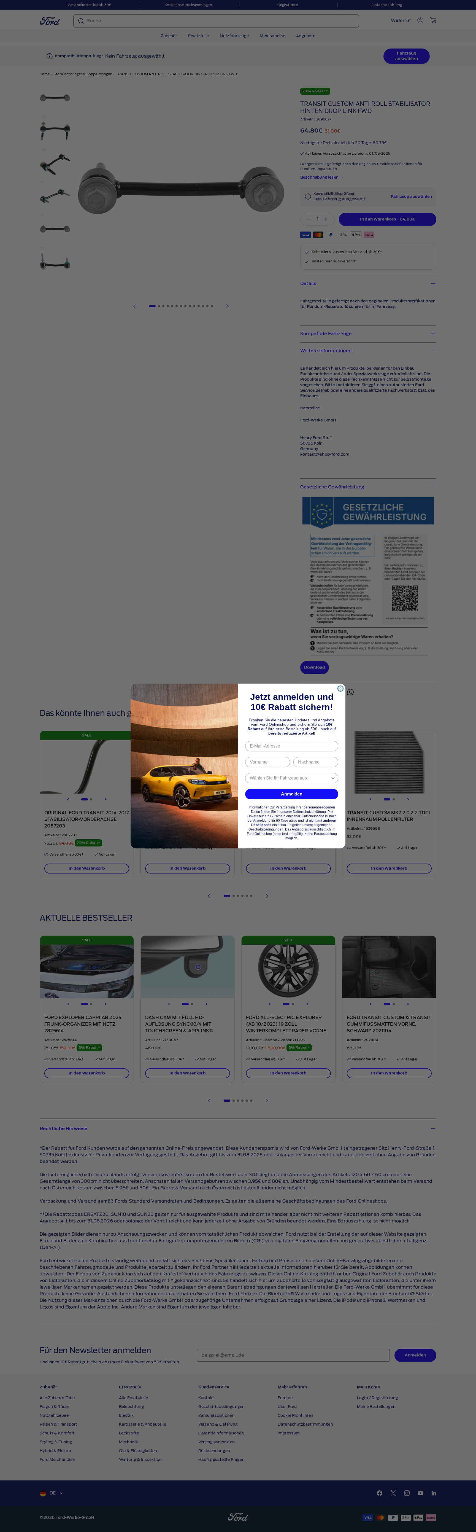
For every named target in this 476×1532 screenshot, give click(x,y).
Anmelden (291, 794)
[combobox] (290, 778)
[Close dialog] (340, 688)
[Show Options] (333, 778)
